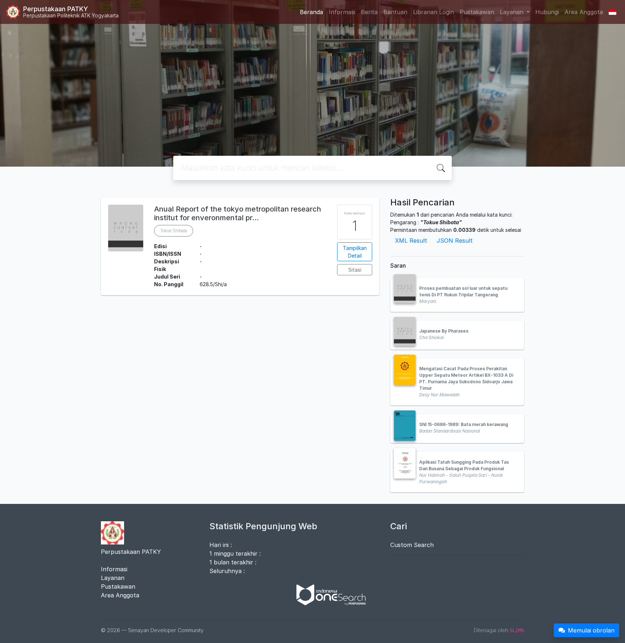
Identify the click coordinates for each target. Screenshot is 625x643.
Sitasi (354, 270)
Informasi (342, 12)
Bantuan (395, 12)
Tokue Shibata (173, 230)
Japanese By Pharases (443, 331)
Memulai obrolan (591, 630)
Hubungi (547, 12)
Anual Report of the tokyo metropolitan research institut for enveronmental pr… (237, 213)
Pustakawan (477, 12)
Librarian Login (433, 12)
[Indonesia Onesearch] (327, 594)
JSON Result (455, 240)
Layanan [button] (512, 12)
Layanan (112, 577)
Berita (369, 12)
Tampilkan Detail (355, 252)
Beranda (311, 12)
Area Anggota (584, 12)
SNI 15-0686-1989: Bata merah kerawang (463, 424)
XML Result (411, 240)
